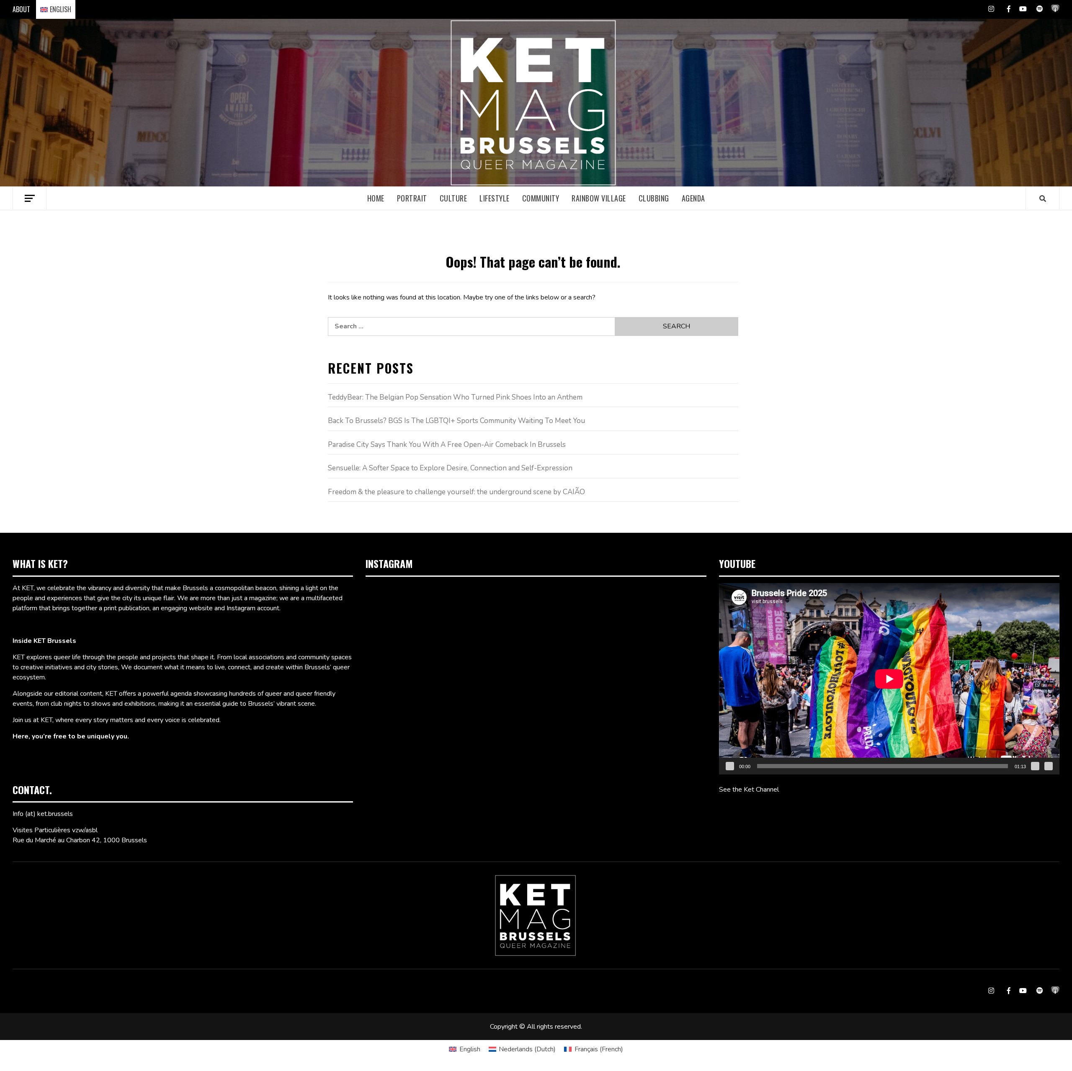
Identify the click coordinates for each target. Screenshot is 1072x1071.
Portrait (412, 198)
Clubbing (654, 198)
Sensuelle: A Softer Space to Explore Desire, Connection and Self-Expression (450, 468)
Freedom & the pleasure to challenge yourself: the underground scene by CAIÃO (456, 492)
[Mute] (1035, 766)
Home (375, 198)
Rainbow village (599, 198)
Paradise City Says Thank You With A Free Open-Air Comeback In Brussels (447, 444)
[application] (889, 678)
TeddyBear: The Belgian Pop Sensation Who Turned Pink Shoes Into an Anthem (455, 397)
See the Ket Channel (749, 789)
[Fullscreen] (1048, 766)
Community (540, 198)
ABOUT (21, 9)
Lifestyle (494, 198)
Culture (453, 198)
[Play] (730, 766)
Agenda (693, 198)
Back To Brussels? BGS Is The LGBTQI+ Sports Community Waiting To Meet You (456, 421)
